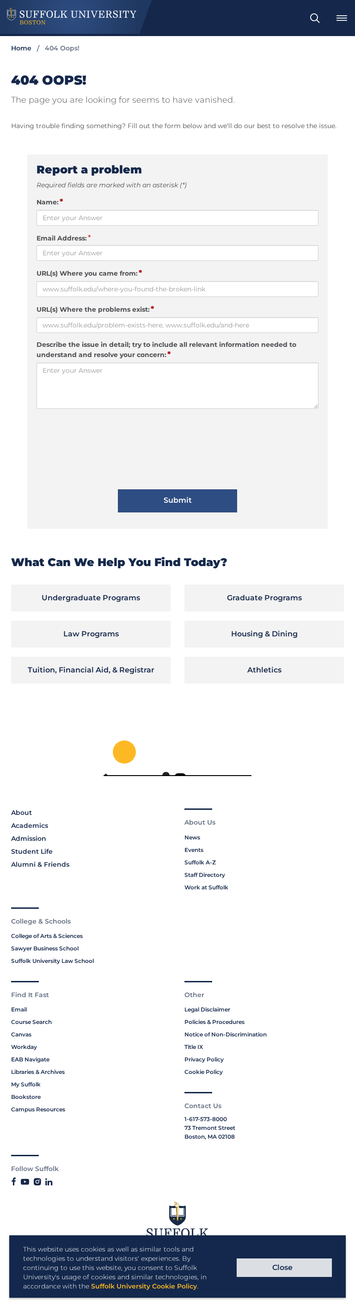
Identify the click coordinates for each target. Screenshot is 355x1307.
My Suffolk (26, 1084)
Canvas (21, 1034)
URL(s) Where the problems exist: (95, 309)
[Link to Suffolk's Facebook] (13, 1182)
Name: (50, 201)
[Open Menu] (341, 18)
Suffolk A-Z (200, 862)
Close (282, 1267)
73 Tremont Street (209, 1127)
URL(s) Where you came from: (89, 272)
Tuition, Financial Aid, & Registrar (91, 670)
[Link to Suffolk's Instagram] (37, 1182)
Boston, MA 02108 (209, 1136)
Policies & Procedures (214, 1021)
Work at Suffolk (206, 887)
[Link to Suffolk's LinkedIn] (48, 1182)
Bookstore (26, 1096)
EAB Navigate (30, 1059)
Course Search (31, 1021)
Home (21, 48)
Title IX (193, 1046)
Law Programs (91, 633)
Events (193, 849)
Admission (28, 838)
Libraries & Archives (38, 1071)
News (192, 837)
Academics (29, 825)
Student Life (32, 851)
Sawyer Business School (45, 948)
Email (19, 1009)
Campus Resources (38, 1109)
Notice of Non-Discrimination (225, 1034)
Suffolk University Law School (52, 960)
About (21, 812)
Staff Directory (204, 874)
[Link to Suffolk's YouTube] (25, 1182)
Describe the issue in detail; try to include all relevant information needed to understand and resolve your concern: (166, 349)
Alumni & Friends (40, 864)
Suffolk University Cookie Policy (144, 1286)
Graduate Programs (264, 597)
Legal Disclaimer (207, 1009)
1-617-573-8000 (205, 1119)
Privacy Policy (204, 1059)
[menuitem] (314, 18)
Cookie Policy (203, 1071)
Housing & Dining (264, 633)
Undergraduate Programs (91, 597)
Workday (24, 1046)
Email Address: (62, 238)
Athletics (264, 670)
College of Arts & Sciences (47, 935)
